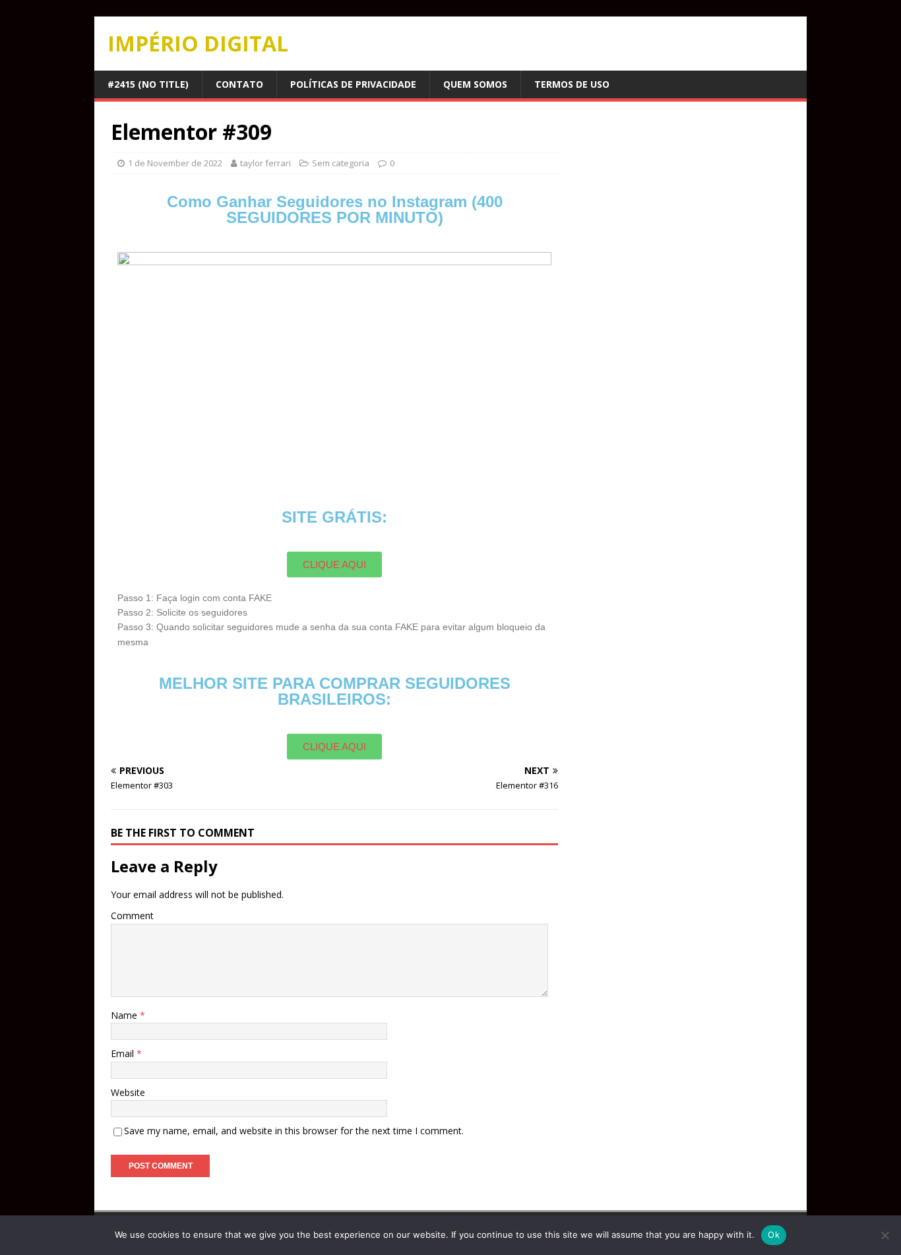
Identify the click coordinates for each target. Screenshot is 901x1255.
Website (128, 1092)
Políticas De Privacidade (353, 84)
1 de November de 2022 (175, 163)
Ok (774, 1234)
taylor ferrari (265, 163)
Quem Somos (475, 84)
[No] (884, 1235)
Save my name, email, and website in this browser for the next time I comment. (294, 1130)
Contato (239, 84)
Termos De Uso (571, 84)
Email (124, 1053)
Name (125, 1015)
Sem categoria (340, 163)
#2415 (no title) (148, 84)
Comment (132, 915)
